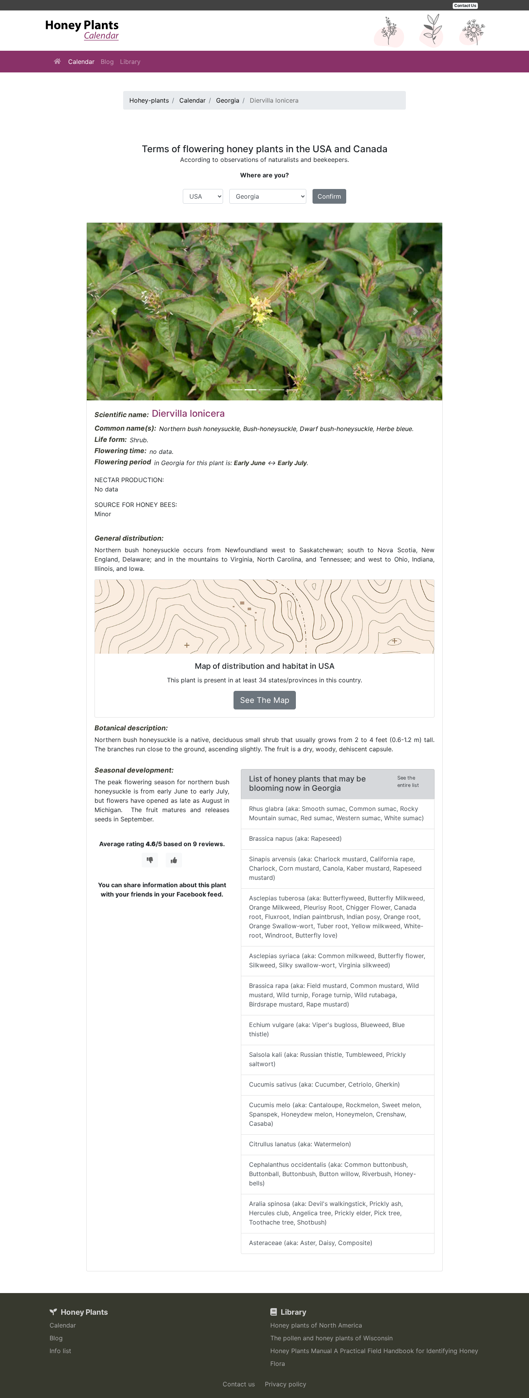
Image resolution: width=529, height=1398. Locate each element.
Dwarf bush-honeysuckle (336, 429)
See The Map (264, 700)
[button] (113, 311)
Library (130, 61)
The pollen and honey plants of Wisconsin (331, 1338)
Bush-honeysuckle (269, 429)
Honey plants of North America (316, 1325)
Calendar (81, 61)
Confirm (329, 196)
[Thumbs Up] (174, 860)
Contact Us (465, 5)
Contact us (239, 1384)
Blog (107, 61)
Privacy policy (285, 1384)
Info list (60, 1351)
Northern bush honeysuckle (199, 429)
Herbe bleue (394, 429)
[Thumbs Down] (150, 860)
